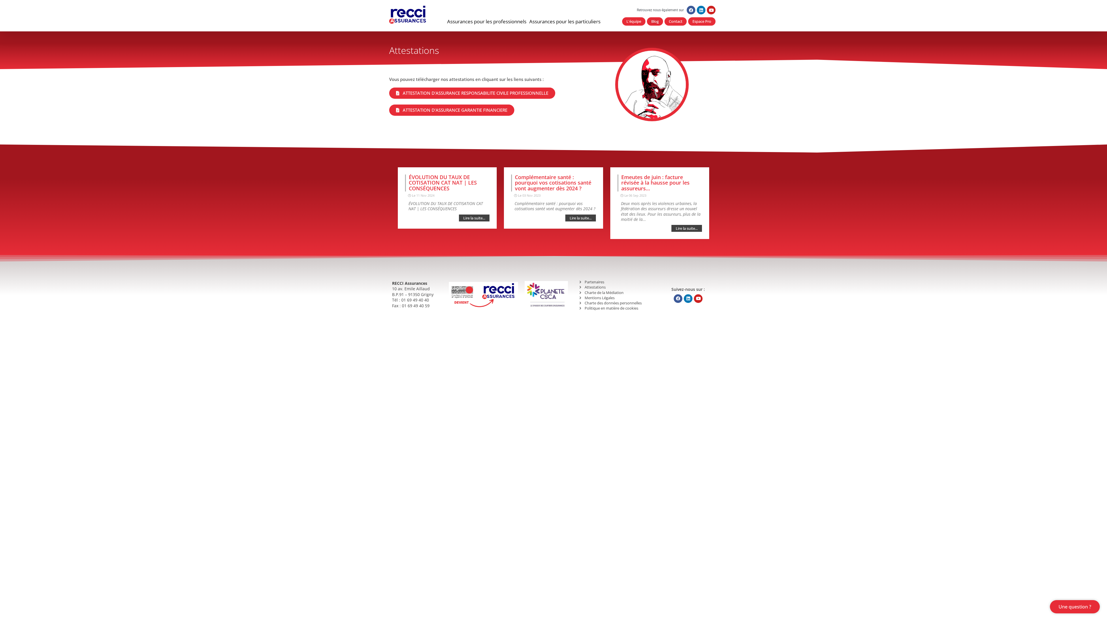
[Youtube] (711, 10)
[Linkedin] (701, 10)
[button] (487, 21)
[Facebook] (691, 10)
